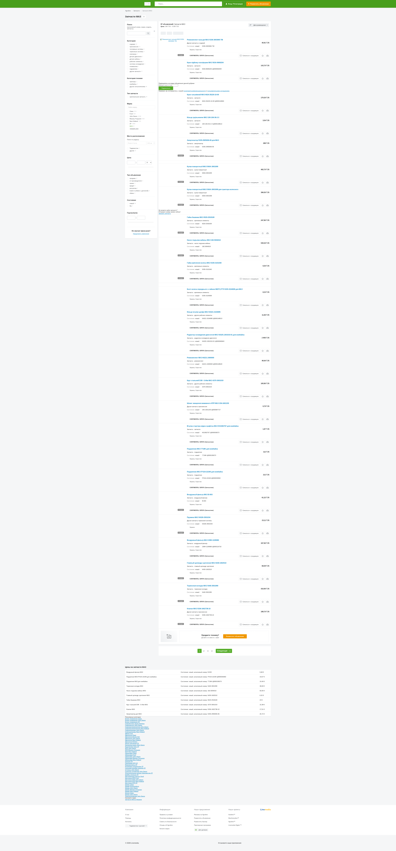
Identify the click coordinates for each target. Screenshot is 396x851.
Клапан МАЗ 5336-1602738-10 (198, 609)
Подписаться (165, 88)
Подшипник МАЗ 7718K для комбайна (202, 449)
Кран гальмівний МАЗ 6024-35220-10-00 (203, 95)
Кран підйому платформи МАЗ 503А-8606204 (205, 62)
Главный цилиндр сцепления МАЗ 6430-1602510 (206, 563)
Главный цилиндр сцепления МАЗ (138, 695)
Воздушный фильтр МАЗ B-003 (200, 494)
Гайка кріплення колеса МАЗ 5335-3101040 (204, 263)
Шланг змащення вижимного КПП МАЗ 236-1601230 (208, 403)
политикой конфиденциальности (195, 91)
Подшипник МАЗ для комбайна (136, 681)
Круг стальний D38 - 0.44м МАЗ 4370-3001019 (205, 380)
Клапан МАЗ (130, 709)
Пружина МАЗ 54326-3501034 (198, 517)
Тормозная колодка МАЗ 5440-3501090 (202, 586)
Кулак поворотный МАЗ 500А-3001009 (202, 166)
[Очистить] (154, 31)
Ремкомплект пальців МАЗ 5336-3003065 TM (205, 40)
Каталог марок (164, 828)
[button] (263, 56)
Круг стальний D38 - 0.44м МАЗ (137, 704)
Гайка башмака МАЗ (133, 700)
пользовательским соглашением (218, 91)
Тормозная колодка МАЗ (134, 686)
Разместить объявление (235, 636)
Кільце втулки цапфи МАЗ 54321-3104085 (203, 312)
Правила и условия (166, 814)
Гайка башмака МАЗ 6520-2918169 (200, 217)
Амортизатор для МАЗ (133, 714)
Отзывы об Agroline (166, 825)
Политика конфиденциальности (170, 818)
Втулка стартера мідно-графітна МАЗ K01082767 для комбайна (213, 426)
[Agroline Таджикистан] (133, 4)
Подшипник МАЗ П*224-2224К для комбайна (205, 472)
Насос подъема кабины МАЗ (136, 691)
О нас (127, 814)
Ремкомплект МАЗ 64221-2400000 (200, 358)
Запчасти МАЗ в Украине (133, 799)
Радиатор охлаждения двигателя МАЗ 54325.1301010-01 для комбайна (215, 335)
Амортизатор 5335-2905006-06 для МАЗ (203, 140)
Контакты (128, 821)
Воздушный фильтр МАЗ (134, 672)
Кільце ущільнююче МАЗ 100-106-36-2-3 (203, 117)
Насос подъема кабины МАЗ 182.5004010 (204, 240)
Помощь (128, 818)
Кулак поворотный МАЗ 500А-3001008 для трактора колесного (212, 189)
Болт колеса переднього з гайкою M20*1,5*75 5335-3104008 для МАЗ (215, 289)
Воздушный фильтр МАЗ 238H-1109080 (203, 540)
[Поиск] (156, 4)
